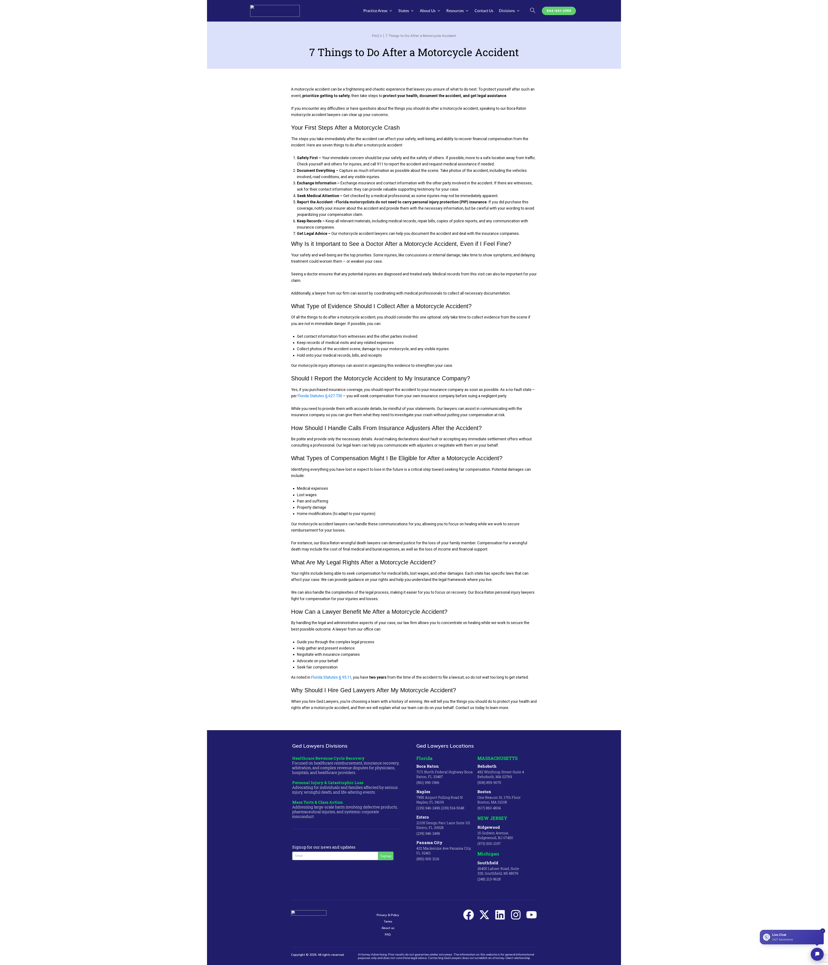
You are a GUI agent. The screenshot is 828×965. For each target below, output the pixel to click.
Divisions (507, 10)
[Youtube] (531, 914)
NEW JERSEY (492, 818)
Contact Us (484, 10)
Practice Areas (375, 10)
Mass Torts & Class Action (317, 802)
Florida (424, 758)
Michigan (488, 854)
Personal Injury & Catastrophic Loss (327, 782)
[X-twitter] (484, 914)
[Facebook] (468, 914)
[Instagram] (515, 914)
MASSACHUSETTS (497, 758)
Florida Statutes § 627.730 (320, 396)
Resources (455, 10)
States (403, 10)
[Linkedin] (500, 914)
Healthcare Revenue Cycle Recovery (328, 758)
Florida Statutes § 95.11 (331, 677)
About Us (428, 10)
